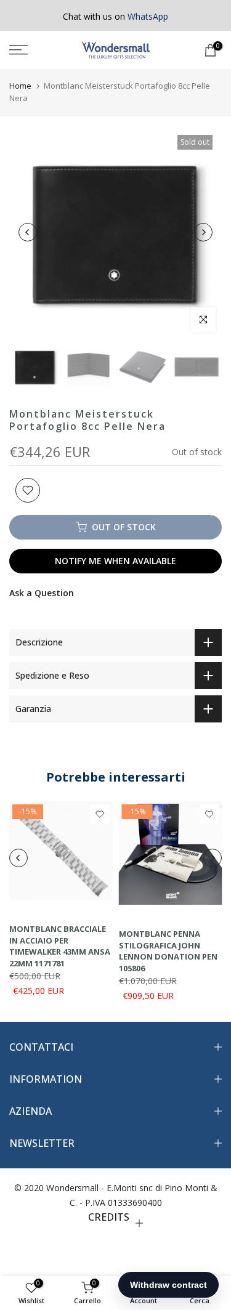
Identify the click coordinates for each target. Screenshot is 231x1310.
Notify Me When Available (115, 561)
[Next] (203, 232)
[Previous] (27, 232)
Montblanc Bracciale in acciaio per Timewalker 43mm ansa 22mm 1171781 (59, 946)
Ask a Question (41, 593)
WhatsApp (148, 16)
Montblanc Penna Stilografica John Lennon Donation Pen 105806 (168, 951)
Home (20, 85)
